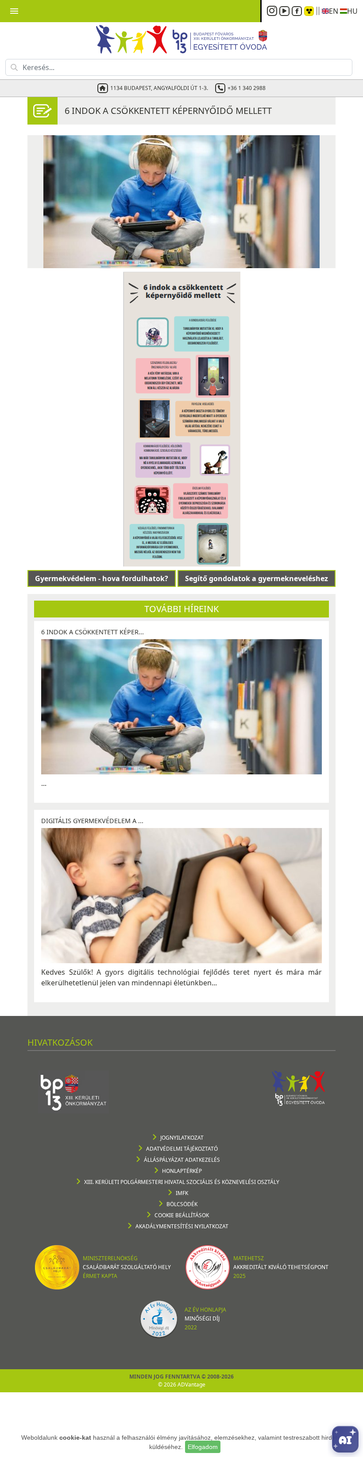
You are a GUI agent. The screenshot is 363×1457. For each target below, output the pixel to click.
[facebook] (298, 11)
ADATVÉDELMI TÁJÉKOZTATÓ (182, 1148)
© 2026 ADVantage (181, 1384)
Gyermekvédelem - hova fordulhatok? (101, 578)
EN (333, 11)
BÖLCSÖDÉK (181, 1204)
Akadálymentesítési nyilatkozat (181, 1226)
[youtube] (285, 11)
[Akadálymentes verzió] (309, 11)
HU (352, 11)
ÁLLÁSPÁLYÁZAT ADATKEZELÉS (182, 1160)
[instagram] (273, 11)
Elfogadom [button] (203, 1446)
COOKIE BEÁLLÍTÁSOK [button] (181, 1215)
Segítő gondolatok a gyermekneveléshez (256, 578)
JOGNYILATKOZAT (182, 1137)
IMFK (182, 1193)
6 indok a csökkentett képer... (92, 632)
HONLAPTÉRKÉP (182, 1171)
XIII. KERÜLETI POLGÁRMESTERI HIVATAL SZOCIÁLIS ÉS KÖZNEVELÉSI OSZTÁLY (181, 1182)
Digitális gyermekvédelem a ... (92, 820)
